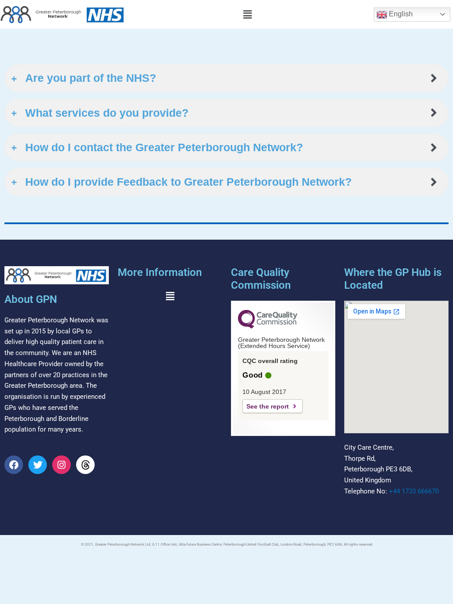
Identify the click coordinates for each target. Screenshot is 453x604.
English (400, 14)
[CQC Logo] (267, 326)
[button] (247, 14)
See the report (267, 406)
